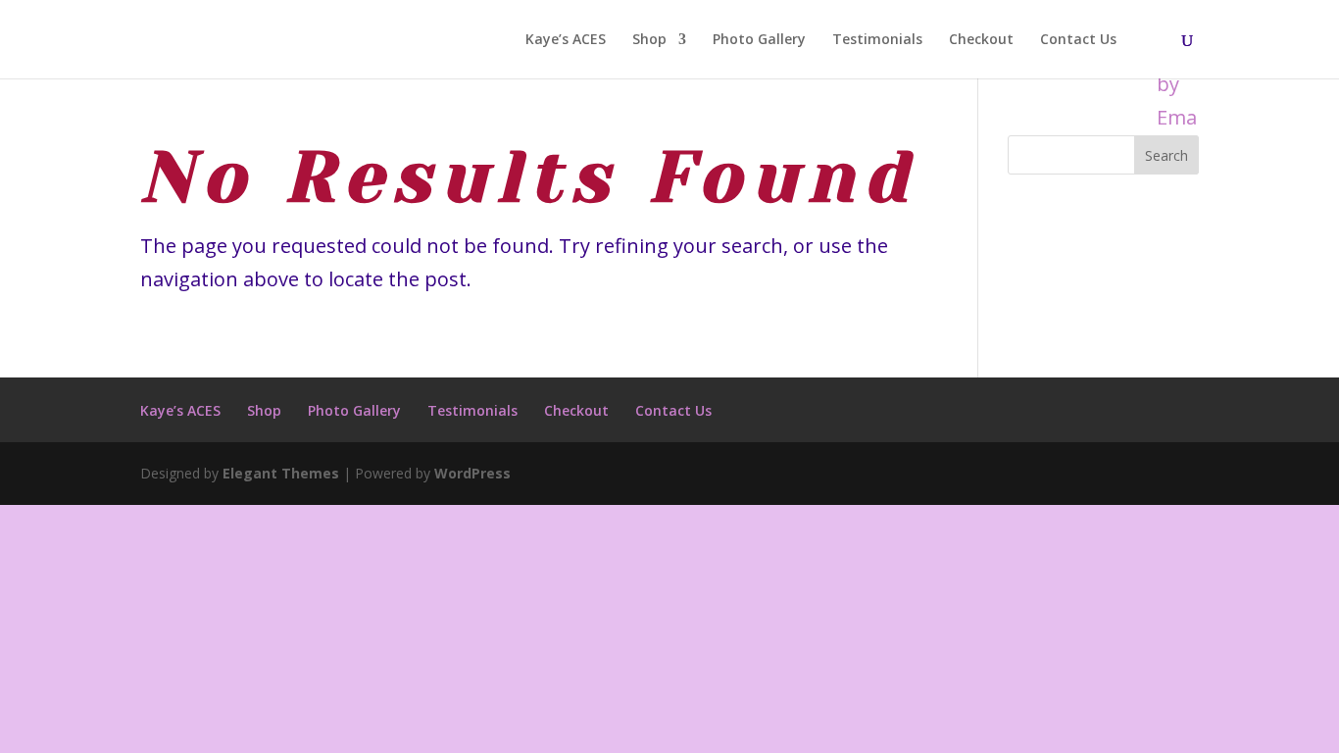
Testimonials (877, 40)
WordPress (472, 473)
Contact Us (1078, 40)
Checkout (981, 40)
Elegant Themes (281, 473)
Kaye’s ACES (565, 40)
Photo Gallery (759, 40)
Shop (649, 40)
